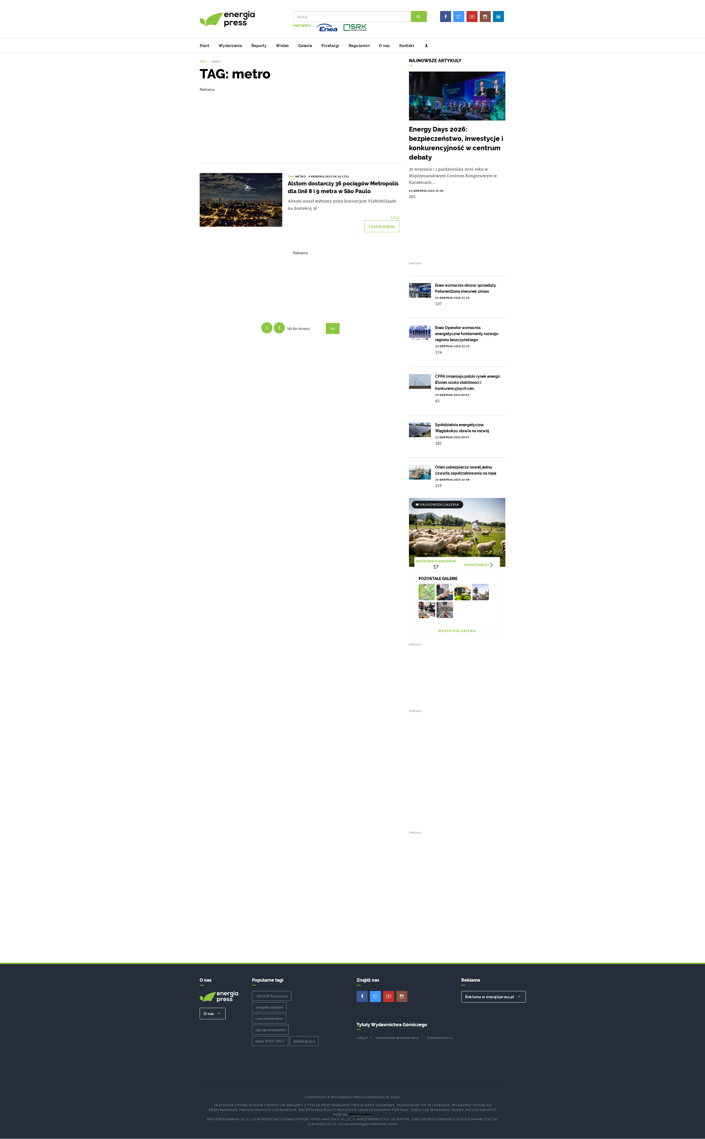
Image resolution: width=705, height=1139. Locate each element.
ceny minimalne (269, 1018)
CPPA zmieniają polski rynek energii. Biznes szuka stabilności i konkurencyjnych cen (468, 382)
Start (204, 45)
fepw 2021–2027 (270, 1041)
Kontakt (406, 45)
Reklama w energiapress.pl (490, 996)
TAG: (291, 176)
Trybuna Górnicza (440, 1038)
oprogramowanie (270, 1029)
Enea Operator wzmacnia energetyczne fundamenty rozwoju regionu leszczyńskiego (466, 333)
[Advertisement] (300, 121)
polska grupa (304, 1041)
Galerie (305, 45)
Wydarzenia (230, 45)
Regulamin (359, 45)
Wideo (282, 45)
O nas (384, 45)
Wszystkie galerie (457, 631)
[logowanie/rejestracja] (424, 45)
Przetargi (330, 45)
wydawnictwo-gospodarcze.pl (397, 1038)
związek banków (269, 1007)
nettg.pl (362, 1038)
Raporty (259, 45)
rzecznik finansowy (272, 995)
